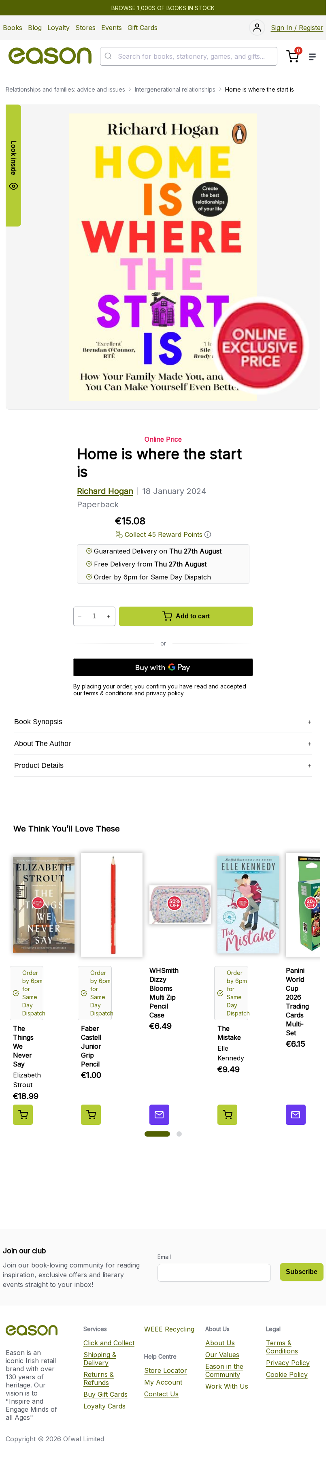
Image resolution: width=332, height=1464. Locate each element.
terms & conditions (108, 693)
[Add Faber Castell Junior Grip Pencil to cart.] (91, 1115)
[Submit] (109, 56)
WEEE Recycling (169, 1329)
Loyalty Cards (104, 1406)
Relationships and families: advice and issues (65, 89)
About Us (220, 1343)
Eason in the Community (224, 1370)
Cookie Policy (287, 1374)
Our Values (222, 1355)
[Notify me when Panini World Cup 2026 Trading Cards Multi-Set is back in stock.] (296, 1115)
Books (12, 28)
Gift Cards (142, 28)
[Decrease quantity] (80, 616)
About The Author (42, 743)
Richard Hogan (105, 491)
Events (111, 28)
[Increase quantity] (108, 616)
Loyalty (58, 28)
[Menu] (312, 56)
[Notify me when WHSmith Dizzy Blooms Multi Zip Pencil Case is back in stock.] (159, 1115)
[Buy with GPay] (163, 667)
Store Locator (165, 1370)
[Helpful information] (207, 534)
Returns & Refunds (98, 1378)
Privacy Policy (288, 1363)
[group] (163, 986)
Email (164, 1256)
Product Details (39, 765)
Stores (85, 28)
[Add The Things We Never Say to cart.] (23, 1115)
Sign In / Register (297, 28)
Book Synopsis (38, 722)
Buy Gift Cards (105, 1394)
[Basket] (292, 56)
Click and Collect (108, 1343)
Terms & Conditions (282, 1347)
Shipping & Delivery (99, 1359)
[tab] (157, 1134)
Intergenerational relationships (175, 89)
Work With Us (226, 1386)
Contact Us (161, 1394)
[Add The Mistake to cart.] (227, 1115)
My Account (163, 1382)
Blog (35, 28)
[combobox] (188, 56)
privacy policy (165, 693)
